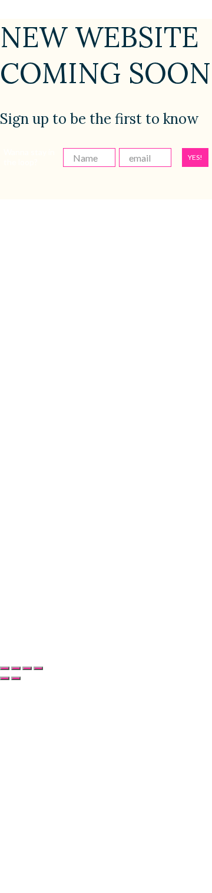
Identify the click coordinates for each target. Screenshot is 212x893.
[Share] (27, 668)
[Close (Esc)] (38, 668)
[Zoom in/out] (4, 668)
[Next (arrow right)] (16, 678)
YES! (195, 157)
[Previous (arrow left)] (4, 678)
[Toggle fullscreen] (16, 668)
